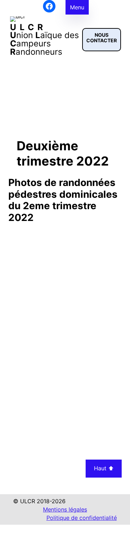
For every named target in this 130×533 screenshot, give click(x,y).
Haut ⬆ (104, 468)
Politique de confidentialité (81, 517)
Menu (77, 7)
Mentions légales (65, 509)
